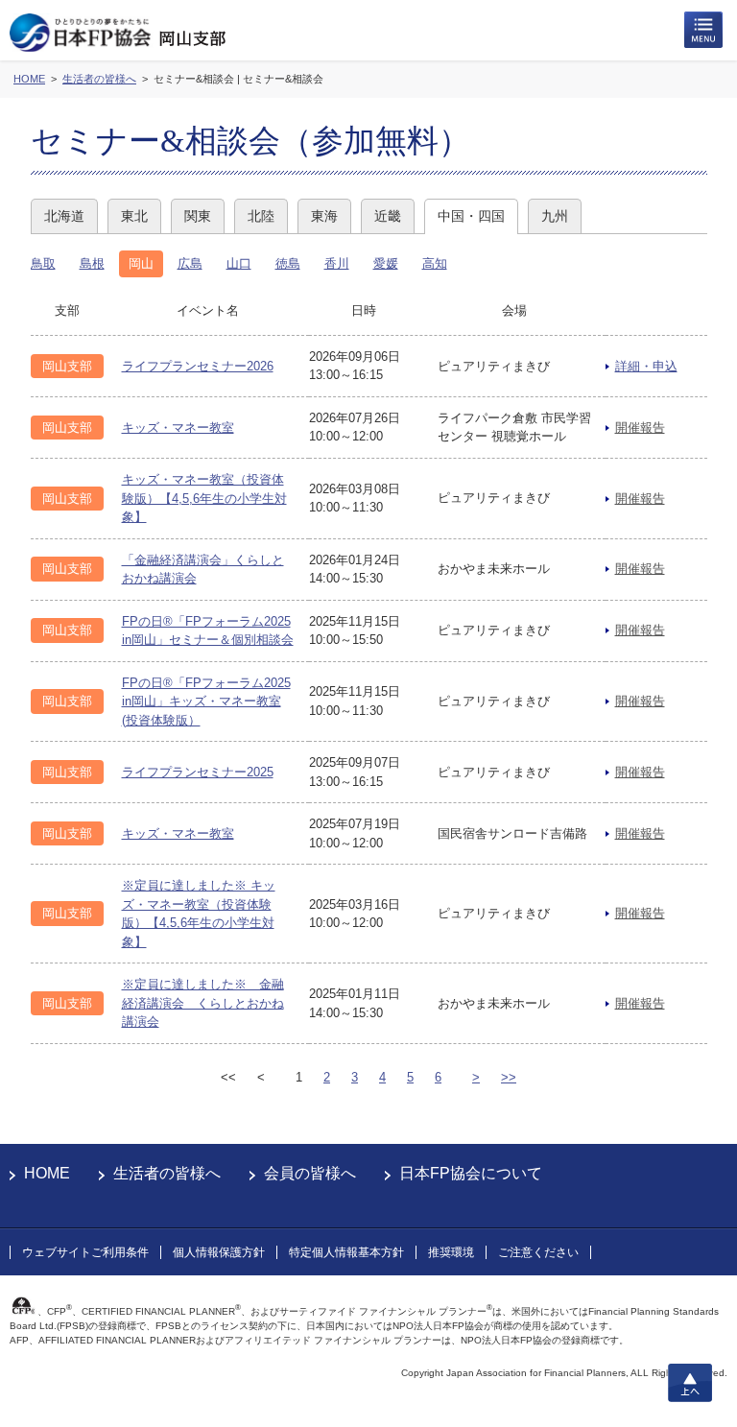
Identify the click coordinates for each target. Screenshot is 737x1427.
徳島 (287, 263)
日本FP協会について (470, 1173)
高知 (434, 263)
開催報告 (640, 427)
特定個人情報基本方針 (346, 1252)
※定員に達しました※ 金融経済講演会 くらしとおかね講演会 (203, 1003)
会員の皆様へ (310, 1173)
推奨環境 (451, 1252)
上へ (690, 1383)
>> (508, 1077)
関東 (197, 216)
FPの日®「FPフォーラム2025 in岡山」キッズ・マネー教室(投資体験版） (206, 701)
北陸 (261, 216)
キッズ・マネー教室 (178, 427)
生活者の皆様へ (167, 1173)
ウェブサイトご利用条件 (85, 1252)
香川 (336, 263)
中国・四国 (471, 216)
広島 (190, 263)
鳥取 (43, 263)
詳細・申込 (646, 366)
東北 (134, 216)
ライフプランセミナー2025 (197, 772)
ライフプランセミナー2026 (197, 366)
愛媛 (385, 263)
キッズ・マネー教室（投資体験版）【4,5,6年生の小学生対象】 (204, 498)
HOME (47, 1173)
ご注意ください (538, 1252)
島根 (92, 263)
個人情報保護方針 (219, 1252)
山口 (238, 263)
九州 (554, 216)
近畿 (387, 216)
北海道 (64, 216)
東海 (324, 216)
